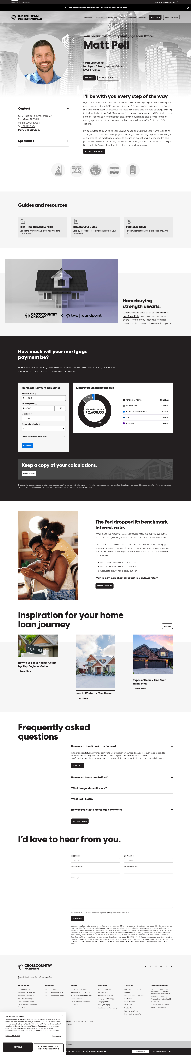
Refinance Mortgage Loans (54, 995)
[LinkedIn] (145, 966)
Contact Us (128, 1008)
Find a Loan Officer (131, 1011)
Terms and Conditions (158, 1007)
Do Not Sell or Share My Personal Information (49, 1048)
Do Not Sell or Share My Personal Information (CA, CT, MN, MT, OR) (161, 999)
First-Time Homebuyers (26, 998)
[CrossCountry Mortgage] (26, 17)
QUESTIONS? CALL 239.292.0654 (165, 2)
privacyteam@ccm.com (85, 941)
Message (75, 877)
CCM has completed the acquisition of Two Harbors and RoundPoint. (95, 8)
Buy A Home (88, 17)
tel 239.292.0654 (79, 1051)
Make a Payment (171, 17)
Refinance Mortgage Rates (54, 992)
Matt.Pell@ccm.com (29, 129)
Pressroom (128, 1005)
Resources (132, 17)
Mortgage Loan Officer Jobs (134, 995)
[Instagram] (156, 966)
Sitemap (69, 1044)
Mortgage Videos (104, 1002)
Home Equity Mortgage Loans (81, 995)
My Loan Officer (111, 17)
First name (76, 855)
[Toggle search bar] (178, 2)
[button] (43, 108)
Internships (128, 998)
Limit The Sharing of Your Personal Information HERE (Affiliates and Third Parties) (160, 991)
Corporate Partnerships (132, 989)
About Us (142, 17)
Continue (18, 1047)
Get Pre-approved (104, 586)
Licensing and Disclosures (160, 1004)
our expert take (132, 577)
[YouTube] (161, 966)
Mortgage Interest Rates (26, 992)
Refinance (99, 17)
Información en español (132, 1014)
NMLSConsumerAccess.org (107, 1008)
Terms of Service (120, 913)
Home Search (25, 2)
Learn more (77, 766)
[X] (151, 966)
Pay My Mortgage (104, 1005)
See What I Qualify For (108, 78)
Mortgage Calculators (105, 989)
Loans (123, 17)
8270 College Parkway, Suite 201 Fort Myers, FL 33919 (35, 117)
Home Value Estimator (105, 995)
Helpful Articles (103, 992)
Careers (127, 992)
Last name (129, 855)
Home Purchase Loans (26, 1002)
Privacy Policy (107, 913)
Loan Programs (76, 998)
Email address (77, 866)
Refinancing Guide (51, 989)
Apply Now (155, 17)
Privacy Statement (13, 1035)
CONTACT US (77, 919)
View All (167, 626)
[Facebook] (140, 966)
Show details (56, 1036)
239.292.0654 (33, 122)
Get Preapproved (80, 821)
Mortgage (14, 2)
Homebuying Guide (25, 989)
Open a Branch (129, 1002)
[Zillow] (167, 966)
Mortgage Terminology (106, 998)
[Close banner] (63, 1015)
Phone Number (131, 866)
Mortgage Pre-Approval (26, 995)
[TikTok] (172, 966)
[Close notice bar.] (188, 8)
